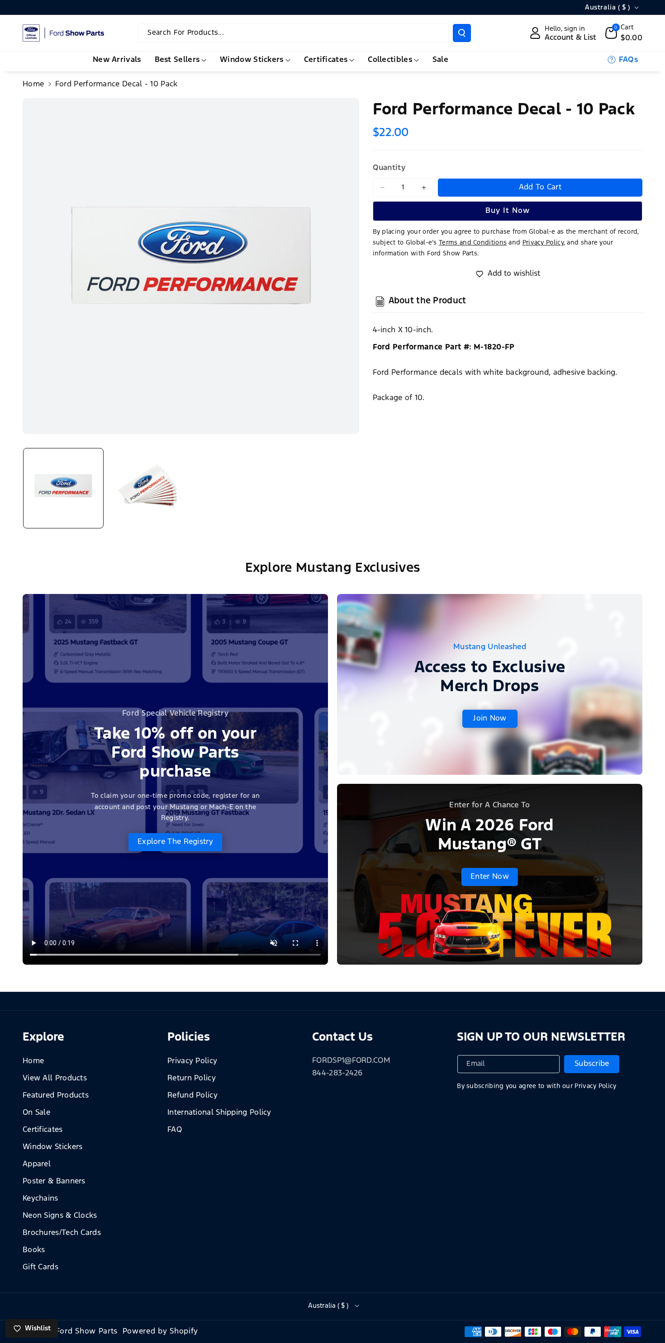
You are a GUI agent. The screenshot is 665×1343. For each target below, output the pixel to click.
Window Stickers (53, 1147)
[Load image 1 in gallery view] (63, 488)
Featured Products (56, 1095)
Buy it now (507, 210)
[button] (624, 33)
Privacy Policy (192, 1061)
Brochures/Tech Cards (62, 1233)
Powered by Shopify (161, 1331)
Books (34, 1250)
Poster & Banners (54, 1181)
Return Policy (191, 1078)
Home (33, 84)
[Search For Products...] (462, 33)
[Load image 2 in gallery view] (148, 488)
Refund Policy (192, 1095)
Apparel (37, 1164)
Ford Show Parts (87, 1331)
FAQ (174, 1129)
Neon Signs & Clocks (60, 1215)
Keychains (40, 1198)
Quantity (389, 168)
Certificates (43, 1129)
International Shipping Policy (219, 1112)
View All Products (55, 1078)
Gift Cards (40, 1267)
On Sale (36, 1112)
